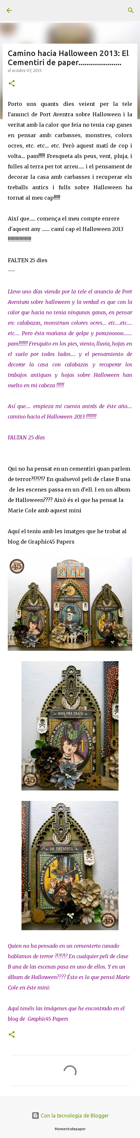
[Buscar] (131, 10)
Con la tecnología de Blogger (74, 1115)
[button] (12, 83)
